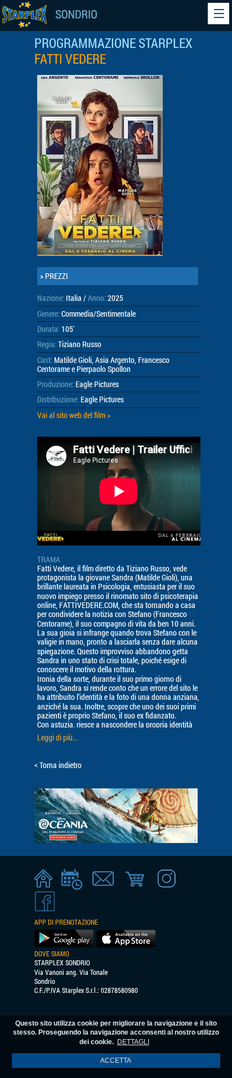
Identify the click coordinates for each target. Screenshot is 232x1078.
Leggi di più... (57, 737)
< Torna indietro (58, 765)
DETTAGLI (133, 1042)
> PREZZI (54, 276)
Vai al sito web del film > (73, 415)
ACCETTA (115, 1060)
